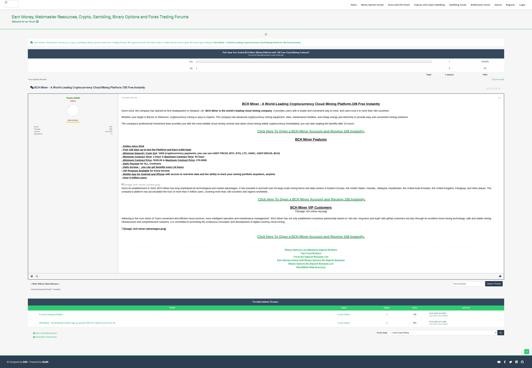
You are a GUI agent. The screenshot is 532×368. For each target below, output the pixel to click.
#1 (499, 98)
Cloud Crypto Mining (201, 42)
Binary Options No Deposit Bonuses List (310, 263)
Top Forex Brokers (310, 253)
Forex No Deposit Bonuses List (311, 256)
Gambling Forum (457, 4)
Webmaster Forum (480, 4)
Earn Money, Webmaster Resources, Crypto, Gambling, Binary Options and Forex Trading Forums (80, 42)
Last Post (433, 316)
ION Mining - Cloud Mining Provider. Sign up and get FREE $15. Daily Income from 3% (77, 323)
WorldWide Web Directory (310, 267)
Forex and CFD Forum (399, 4)
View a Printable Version (46, 333)
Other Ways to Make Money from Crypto (169, 42)
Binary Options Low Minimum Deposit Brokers (311, 249)
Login (522, 4)
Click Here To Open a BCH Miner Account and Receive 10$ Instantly (310, 131)
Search (498, 4)
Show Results (498, 80)
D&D (25, 361)
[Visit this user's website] (32, 276)
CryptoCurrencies (138, 42)
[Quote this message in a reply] (500, 276)
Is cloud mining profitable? (51, 314)
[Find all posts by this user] (37, 276)
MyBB (45, 361)
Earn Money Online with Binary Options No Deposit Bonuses (311, 260)
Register (510, 4)
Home (354, 4)
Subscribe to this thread (46, 337)
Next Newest (51, 284)
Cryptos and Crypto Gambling (429, 4)
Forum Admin (344, 314)
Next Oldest (38, 284)
